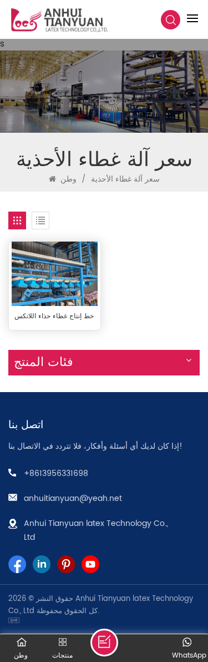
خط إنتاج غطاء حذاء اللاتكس (54, 317)
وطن (67, 179)
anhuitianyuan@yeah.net (73, 498)
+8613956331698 (56, 473)
